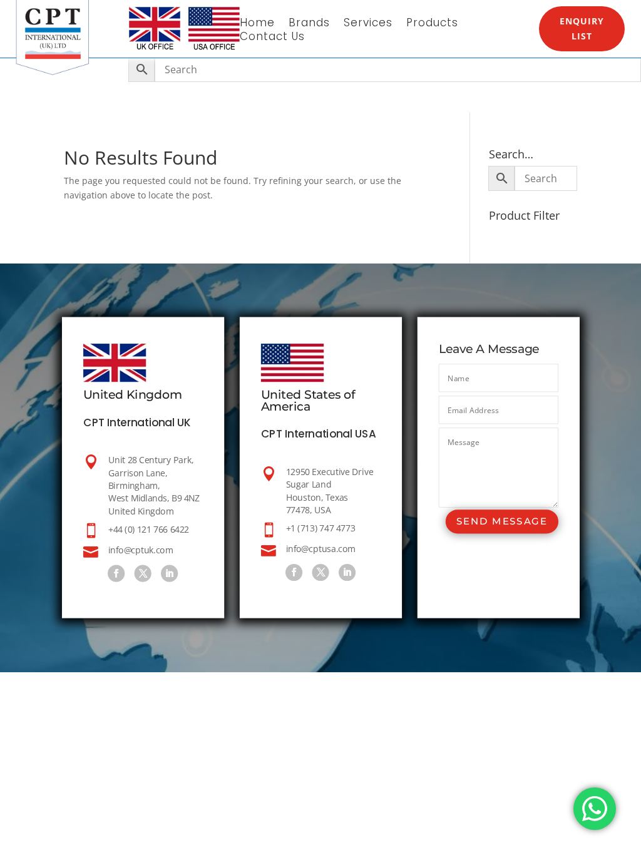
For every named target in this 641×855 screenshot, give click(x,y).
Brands (309, 24)
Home (257, 24)
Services (368, 24)
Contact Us (272, 38)
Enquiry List (582, 28)
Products (432, 24)
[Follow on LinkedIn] (169, 573)
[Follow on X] (142, 573)
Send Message (501, 521)
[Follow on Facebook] (116, 573)
